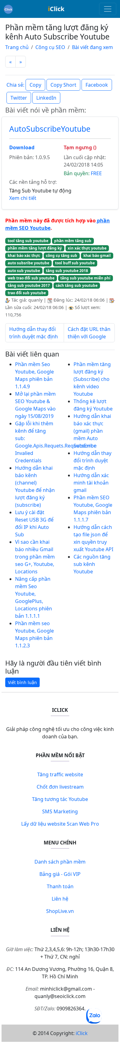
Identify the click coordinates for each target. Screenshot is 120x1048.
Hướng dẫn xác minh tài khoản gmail (91, 482)
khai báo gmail (97, 255)
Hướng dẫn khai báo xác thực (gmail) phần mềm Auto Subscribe (92, 431)
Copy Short (63, 84)
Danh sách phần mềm (60, 861)
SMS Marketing (60, 811)
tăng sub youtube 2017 (29, 285)
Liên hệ (60, 898)
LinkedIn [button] (46, 97)
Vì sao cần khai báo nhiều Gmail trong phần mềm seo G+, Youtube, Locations (35, 556)
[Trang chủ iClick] (8, 8)
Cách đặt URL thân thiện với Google (89, 333)
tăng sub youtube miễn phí (85, 278)
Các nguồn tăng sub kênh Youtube (92, 564)
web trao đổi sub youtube (31, 278)
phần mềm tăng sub (72, 240)
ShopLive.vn (60, 911)
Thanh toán (60, 886)
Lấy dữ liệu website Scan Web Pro (60, 823)
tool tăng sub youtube (28, 240)
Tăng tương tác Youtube (60, 799)
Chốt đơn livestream (60, 786)
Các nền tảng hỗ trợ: (33, 182)
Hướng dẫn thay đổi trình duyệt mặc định (33, 333)
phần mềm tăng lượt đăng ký (35, 248)
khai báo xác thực (24, 255)
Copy (35, 84)
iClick (82, 1033)
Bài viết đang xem (92, 47)
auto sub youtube (24, 270)
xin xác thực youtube (87, 248)
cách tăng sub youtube (77, 285)
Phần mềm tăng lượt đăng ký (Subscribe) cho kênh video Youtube (92, 379)
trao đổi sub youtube (27, 292)
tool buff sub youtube (75, 263)
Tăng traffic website (60, 774)
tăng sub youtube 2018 (67, 270)
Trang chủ (17, 47)
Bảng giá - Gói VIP (60, 874)
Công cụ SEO (50, 47)
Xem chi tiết (22, 198)
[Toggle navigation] (107, 9)
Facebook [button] (97, 84)
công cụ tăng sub (61, 255)
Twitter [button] (18, 97)
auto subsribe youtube (28, 263)
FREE (96, 173)
